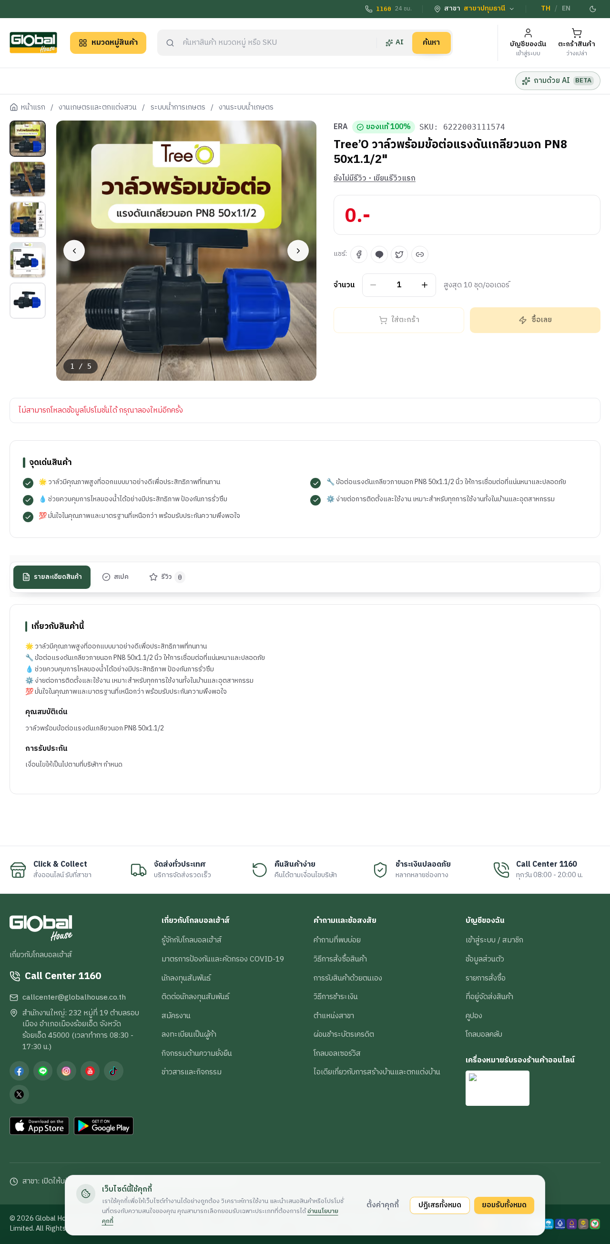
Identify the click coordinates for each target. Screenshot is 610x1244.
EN (566, 8)
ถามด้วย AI (562, 80)
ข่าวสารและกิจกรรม (192, 1072)
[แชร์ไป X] (399, 254)
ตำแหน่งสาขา (334, 1016)
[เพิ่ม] (425, 285)
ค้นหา (431, 42)
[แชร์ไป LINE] (379, 254)
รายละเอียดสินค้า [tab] (58, 576)
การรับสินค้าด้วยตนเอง (348, 978)
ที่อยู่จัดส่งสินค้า (489, 997)
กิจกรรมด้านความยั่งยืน (197, 1053)
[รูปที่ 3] (28, 220)
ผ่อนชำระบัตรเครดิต (344, 1034)
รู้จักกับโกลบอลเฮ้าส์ (192, 940)
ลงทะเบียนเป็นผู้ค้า (189, 1034)
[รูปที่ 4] (28, 260)
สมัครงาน (176, 1016)
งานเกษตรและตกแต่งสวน (98, 107)
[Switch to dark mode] (593, 9)
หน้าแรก (32, 107)
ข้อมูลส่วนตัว (485, 959)
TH (545, 8)
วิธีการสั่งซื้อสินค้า (340, 959)
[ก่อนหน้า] (74, 251)
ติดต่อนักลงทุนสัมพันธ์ (195, 997)
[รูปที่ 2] (28, 179)
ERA (341, 127)
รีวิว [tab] (172, 576)
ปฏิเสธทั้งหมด (439, 1205)
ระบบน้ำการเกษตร (178, 107)
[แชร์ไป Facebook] (358, 254)
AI (400, 42)
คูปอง (474, 1016)
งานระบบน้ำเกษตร (246, 107)
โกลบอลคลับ (484, 1034)
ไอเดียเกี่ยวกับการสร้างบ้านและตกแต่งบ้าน (377, 1072)
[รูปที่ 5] (28, 301)
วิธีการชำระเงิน (336, 997)
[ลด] (373, 285)
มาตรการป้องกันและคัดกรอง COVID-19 (223, 959)
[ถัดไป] (298, 251)
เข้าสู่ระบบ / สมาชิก (494, 940)
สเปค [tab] (121, 576)
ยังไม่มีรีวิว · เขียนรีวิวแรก (375, 178)
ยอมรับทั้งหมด (504, 1205)
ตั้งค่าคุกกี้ (382, 1205)
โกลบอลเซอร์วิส (337, 1053)
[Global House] (33, 42)
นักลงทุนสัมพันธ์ (186, 978)
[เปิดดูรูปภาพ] (186, 251)
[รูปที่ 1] (28, 139)
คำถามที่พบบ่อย (337, 940)
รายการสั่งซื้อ (486, 978)
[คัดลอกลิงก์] (419, 254)
